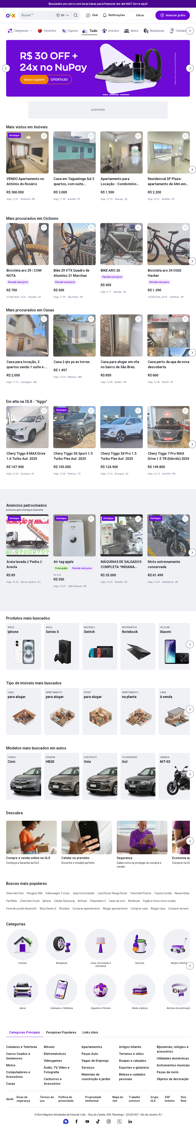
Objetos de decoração (173, 1079)
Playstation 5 (98, 900)
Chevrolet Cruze (30, 900)
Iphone (47, 900)
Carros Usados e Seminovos (18, 1056)
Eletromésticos (55, 1054)
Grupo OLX (154, 1099)
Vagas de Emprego (95, 1061)
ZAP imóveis (170, 1099)
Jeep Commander (84, 893)
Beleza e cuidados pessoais (132, 1077)
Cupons (73, 31)
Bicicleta (64, 908)
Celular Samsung (64, 900)
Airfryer (82, 900)
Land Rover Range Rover (112, 893)
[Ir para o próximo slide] (192, 169)
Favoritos (50, 31)
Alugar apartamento (115, 908)
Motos (11, 1065)
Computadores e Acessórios (18, 1074)
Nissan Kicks (182, 893)
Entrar (140, 15)
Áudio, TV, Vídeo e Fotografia (56, 1070)
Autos (134, 31)
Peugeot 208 (34, 893)
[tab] (24, 1032)
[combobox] (49, 15)
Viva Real (183, 1099)
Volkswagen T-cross (57, 893)
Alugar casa (158, 908)
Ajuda (9, 1099)
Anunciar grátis (175, 15)
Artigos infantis (130, 1047)
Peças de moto (168, 1072)
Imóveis (113, 31)
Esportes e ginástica (134, 1067)
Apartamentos (92, 1047)
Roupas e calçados (132, 1061)
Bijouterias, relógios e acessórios (173, 1049)
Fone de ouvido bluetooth (21, 908)
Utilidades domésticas (173, 1058)
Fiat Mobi (11, 900)
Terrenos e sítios (131, 1054)
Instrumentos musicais (173, 1065)
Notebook (134, 900)
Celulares (182, 31)
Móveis (49, 1047)
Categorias (21, 31)
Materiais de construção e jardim (96, 1077)
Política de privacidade (66, 1099)
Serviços (88, 1067)
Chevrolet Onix (15, 893)
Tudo (93, 31)
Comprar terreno (178, 908)
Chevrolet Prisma (140, 893)
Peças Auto (90, 1054)
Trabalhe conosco (134, 1099)
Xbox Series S (48, 908)
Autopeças (157, 31)
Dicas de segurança (23, 1099)
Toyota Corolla (163, 893)
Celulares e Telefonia (21, 1047)
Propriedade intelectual (93, 1099)
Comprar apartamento (86, 908)
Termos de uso (47, 1099)
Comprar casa (139, 908)
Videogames (53, 1061)
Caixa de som (117, 900)
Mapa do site (117, 1099)
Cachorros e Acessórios (53, 1081)
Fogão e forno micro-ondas (159, 900)
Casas (10, 1083)
